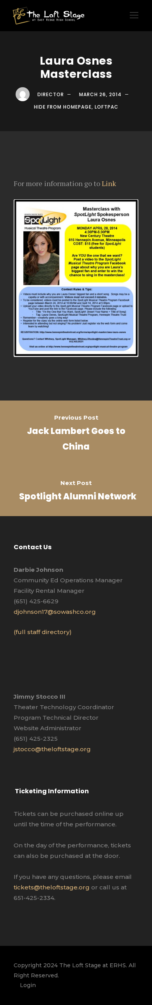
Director (50, 94)
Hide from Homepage (63, 107)
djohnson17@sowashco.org (55, 611)
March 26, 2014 (100, 94)
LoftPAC (106, 107)
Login (28, 985)
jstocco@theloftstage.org (52, 749)
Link (109, 183)
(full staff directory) (43, 632)
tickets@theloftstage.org (52, 887)
